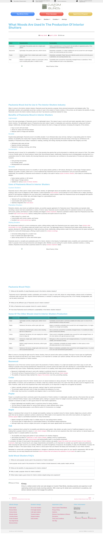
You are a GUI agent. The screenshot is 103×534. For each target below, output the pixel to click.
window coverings (52, 231)
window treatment (51, 211)
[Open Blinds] (40, 19)
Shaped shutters (35, 516)
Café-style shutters (36, 512)
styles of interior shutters (67, 173)
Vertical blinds (13, 512)
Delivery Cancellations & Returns (61, 514)
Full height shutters (36, 510)
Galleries (54, 512)
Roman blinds (13, 510)
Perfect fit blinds (13, 518)
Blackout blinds (13, 523)
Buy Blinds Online (22, 14)
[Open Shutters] (49, 19)
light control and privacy (21, 213)
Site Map (54, 520)
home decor (29, 202)
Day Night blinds (13, 520)
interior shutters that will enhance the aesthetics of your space (57, 451)
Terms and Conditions (58, 518)
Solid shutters (34, 518)
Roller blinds (12, 507)
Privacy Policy (56, 510)
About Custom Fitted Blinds (59, 507)
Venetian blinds (13, 516)
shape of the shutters (44, 375)
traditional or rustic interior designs (36, 437)
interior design (64, 373)
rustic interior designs (40, 431)
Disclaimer (55, 516)
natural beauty (33, 439)
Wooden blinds (13, 514)
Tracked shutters (35, 514)
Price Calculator (51, 14)
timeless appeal (13, 416)
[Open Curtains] (58, 19)
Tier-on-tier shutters (36, 507)
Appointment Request (80, 14)
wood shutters (54, 192)
